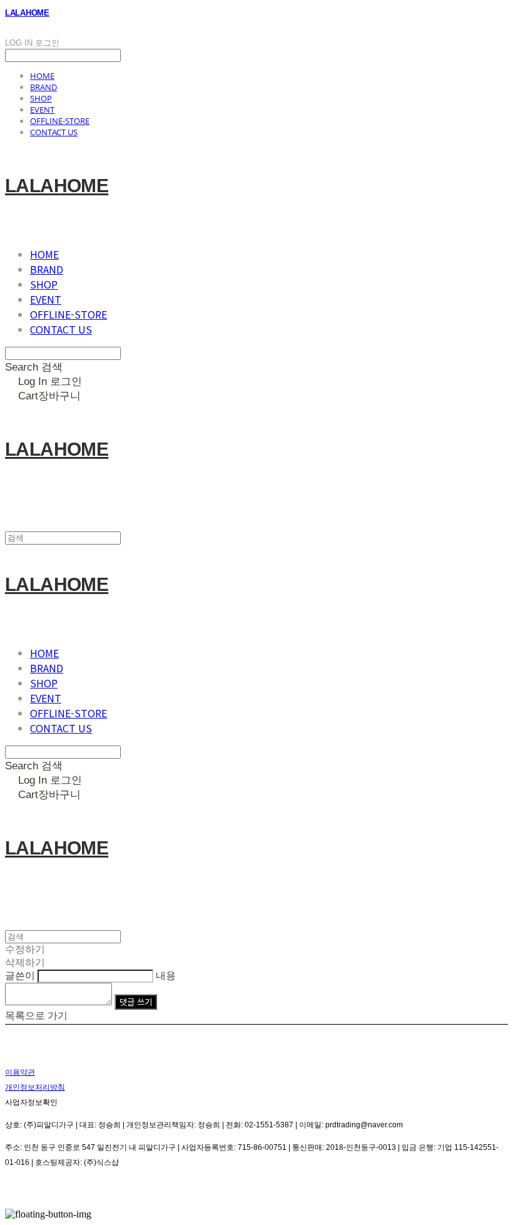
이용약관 (20, 1072)
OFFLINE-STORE (59, 120)
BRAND (43, 87)
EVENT (42, 109)
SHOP (41, 98)
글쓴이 (20, 975)
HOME (42, 75)
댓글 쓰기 (135, 1002)
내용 (166, 975)
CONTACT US (54, 132)
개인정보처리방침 (35, 1087)
